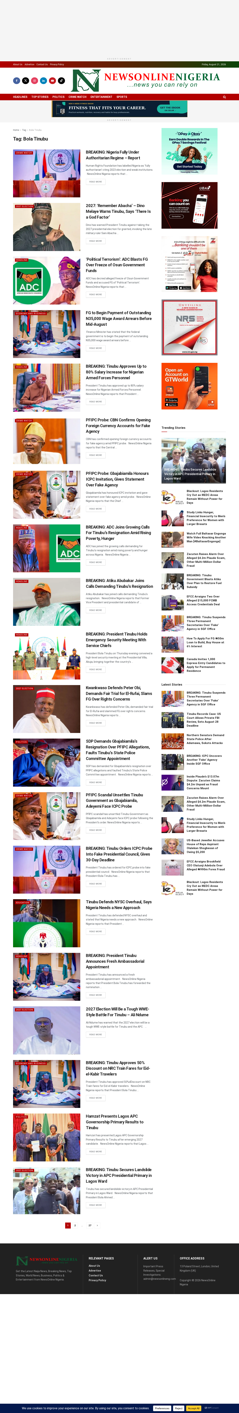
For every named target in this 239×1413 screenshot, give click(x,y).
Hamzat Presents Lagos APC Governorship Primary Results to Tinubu (114, 1140)
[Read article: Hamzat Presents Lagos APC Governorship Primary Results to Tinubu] (46, 1156)
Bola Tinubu (35, 148)
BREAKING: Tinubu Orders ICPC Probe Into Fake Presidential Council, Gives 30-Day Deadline (119, 873)
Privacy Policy (57, 83)
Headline (21, 278)
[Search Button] (224, 115)
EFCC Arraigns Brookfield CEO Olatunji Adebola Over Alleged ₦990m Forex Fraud (206, 1283)
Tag (24, 148)
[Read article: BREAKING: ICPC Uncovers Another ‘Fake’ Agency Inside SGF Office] (173, 1180)
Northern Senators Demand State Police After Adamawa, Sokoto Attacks (205, 1156)
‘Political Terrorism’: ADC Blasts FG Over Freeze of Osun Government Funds (117, 283)
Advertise (29, 83)
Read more (97, 200)
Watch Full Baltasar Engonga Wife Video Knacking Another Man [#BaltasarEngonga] (206, 955)
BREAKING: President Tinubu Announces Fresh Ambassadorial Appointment (115, 980)
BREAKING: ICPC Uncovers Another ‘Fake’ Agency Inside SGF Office (204, 1177)
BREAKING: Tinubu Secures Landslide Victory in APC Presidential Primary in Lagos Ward (119, 1194)
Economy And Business (31, 332)
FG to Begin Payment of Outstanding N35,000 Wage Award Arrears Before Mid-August (119, 337)
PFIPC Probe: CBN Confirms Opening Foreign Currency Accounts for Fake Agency (118, 444)
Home (16, 148)
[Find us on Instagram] (34, 99)
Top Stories (39, 115)
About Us (17, 83)
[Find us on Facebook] (16, 99)
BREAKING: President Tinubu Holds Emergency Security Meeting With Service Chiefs (117, 658)
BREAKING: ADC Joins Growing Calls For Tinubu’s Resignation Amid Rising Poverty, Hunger (118, 551)
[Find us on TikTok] (61, 99)
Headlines (20, 115)
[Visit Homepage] (145, 99)
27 (90, 1243)
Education (22, 921)
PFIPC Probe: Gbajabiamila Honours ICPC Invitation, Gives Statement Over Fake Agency (117, 498)
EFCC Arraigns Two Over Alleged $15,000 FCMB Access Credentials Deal (203, 1018)
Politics (58, 115)
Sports (122, 115)
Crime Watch (77, 115)
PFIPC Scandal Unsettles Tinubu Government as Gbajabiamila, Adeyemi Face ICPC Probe (114, 819)
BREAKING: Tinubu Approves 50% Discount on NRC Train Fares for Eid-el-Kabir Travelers (118, 1087)
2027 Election (24, 225)
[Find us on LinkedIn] (43, 99)
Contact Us (42, 83)
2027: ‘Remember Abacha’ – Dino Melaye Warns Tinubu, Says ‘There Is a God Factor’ (118, 230)
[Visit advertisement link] (119, 127)
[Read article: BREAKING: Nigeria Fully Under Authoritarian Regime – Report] (46, 192)
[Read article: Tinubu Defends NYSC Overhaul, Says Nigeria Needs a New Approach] (46, 942)
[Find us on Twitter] (25, 99)
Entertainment (101, 115)
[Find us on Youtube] (52, 99)
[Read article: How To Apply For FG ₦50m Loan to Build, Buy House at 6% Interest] (173, 1062)
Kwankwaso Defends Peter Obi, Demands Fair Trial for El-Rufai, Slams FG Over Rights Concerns (119, 712)
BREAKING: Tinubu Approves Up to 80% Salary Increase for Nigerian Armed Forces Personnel (116, 390)
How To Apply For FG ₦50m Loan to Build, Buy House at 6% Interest (205, 1060)
